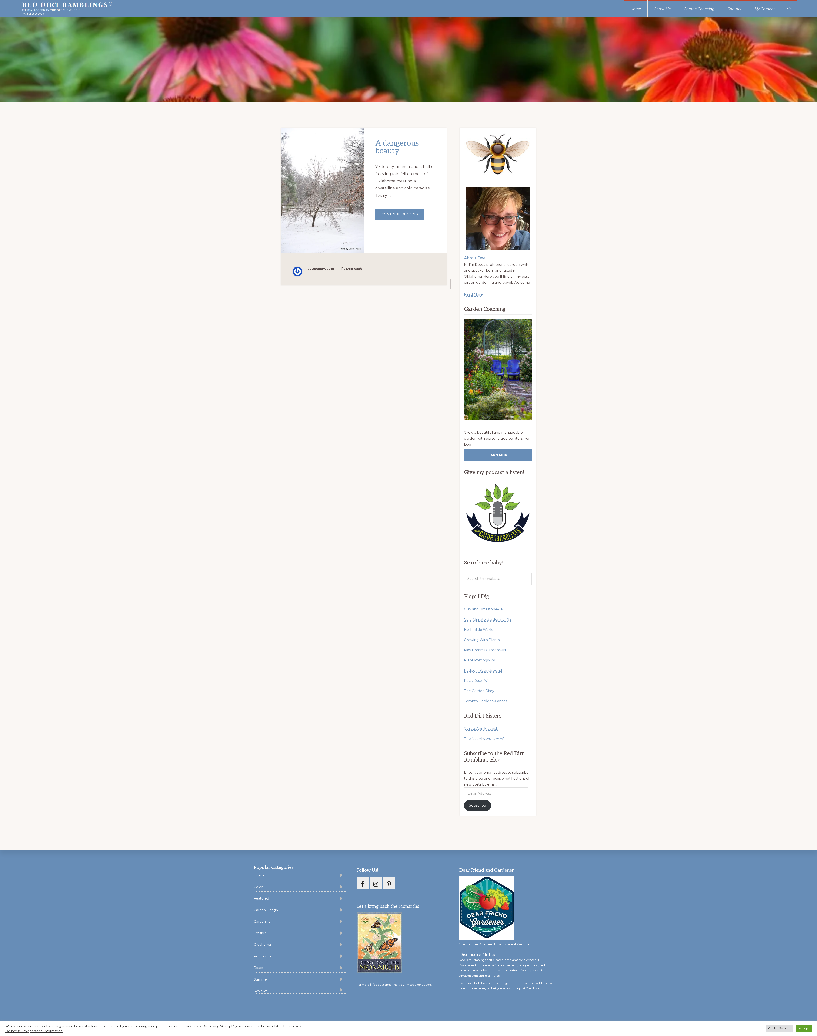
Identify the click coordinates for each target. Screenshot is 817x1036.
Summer (261, 979)
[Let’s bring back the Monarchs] (379, 973)
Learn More (498, 455)
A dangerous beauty (397, 147)
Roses (258, 968)
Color (258, 887)
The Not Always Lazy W (484, 739)
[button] (789, 8)
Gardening (262, 921)
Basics (259, 875)
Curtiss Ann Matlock (481, 728)
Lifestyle (260, 933)
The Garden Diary (479, 691)
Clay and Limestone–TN (484, 609)
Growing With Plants (482, 640)
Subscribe (477, 805)
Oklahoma (262, 944)
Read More (473, 294)
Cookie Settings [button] (779, 1028)
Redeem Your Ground (483, 670)
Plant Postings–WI (479, 660)
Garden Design (266, 910)
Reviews (260, 991)
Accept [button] (804, 1028)
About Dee (475, 258)
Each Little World (479, 630)
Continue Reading (403, 216)
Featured (261, 898)
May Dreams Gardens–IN (485, 650)
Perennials (262, 956)
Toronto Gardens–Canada (486, 701)
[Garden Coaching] (498, 369)
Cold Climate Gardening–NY (487, 619)
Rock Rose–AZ (476, 681)
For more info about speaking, (394, 984)
